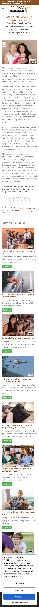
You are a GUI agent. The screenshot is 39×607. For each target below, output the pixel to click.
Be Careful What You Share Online (18, 338)
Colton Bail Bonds (18, 18)
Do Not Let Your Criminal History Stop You (10, 210)
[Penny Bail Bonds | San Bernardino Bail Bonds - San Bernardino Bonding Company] (19, 9)
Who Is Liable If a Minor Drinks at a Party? (18, 252)
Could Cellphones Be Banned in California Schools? (16, 469)
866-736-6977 (21, 192)
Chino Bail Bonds (13, 16)
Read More (7, 267)
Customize (19, 583)
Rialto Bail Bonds (22, 19)
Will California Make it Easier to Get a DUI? (19, 513)
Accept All (19, 597)
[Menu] (3, 9)
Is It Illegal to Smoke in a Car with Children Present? (18, 295)
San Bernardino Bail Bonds (22, 19)
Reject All (19, 590)
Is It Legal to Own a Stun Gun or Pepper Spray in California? (17, 426)
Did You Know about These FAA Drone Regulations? (16, 380)
